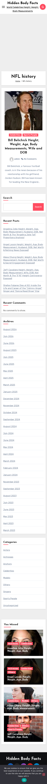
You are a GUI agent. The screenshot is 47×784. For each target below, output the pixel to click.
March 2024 (9, 461)
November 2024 (11, 405)
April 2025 (8, 378)
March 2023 (9, 530)
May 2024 (8, 447)
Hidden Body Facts (22, 3)
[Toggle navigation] (3, 6)
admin (17, 159)
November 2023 (11, 482)
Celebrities (15, 135)
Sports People (30, 135)
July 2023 (8, 502)
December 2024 (11, 398)
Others (6, 584)
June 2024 (8, 440)
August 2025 (9, 350)
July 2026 (8, 336)
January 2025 (10, 392)
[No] (43, 774)
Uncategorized (10, 605)
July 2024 (8, 433)
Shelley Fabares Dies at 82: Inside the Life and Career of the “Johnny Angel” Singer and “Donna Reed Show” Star (22, 288)
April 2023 (8, 523)
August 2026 (10, 329)
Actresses (8, 557)
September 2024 (11, 419)
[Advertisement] (23, 41)
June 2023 (8, 509)
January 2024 (10, 475)
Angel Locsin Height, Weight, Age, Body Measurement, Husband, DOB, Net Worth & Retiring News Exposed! (23, 247)
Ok (24, 780)
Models (6, 578)
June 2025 (8, 364)
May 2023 (8, 516)
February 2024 (10, 468)
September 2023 (11, 489)
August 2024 (10, 426)
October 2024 (10, 412)
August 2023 (9, 495)
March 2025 (9, 385)
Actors (6, 550)
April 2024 (8, 454)
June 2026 (8, 343)
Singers (7, 591)
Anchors (7, 564)
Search (7, 198)
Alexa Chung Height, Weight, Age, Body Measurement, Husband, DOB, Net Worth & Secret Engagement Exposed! (23, 260)
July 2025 (8, 357)
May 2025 (8, 371)
